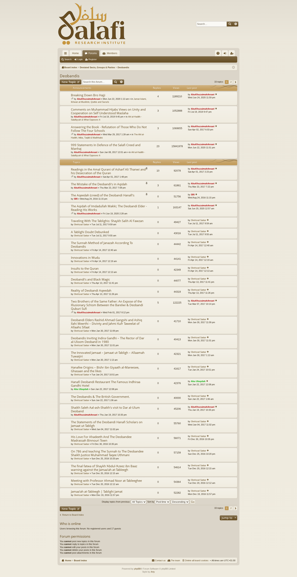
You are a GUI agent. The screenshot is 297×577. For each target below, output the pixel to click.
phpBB (137, 569)
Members (112, 53)
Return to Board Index (73, 515)
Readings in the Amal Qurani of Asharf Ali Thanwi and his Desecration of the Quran (108, 171)
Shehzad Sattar (81, 224)
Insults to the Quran (85, 268)
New (69, 82)
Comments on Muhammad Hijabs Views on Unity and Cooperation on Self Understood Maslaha (108, 111)
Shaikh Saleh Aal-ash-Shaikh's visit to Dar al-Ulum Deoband (105, 409)
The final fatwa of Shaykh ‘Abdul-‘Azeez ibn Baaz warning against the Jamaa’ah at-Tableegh (104, 468)
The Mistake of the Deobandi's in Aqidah (99, 184)
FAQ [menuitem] (219, 54)
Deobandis (69, 76)
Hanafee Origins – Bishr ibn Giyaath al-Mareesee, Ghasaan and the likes (105, 369)
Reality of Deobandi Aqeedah (91, 290)
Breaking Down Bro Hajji (88, 95)
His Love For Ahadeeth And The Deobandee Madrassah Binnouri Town (101, 438)
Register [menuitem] (232, 54)
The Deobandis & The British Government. (100, 397)
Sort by (151, 502)
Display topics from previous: (116, 502)
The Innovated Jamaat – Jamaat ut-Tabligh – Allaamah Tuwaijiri (107, 354)
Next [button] (235, 82)
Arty (153, 572)
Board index (80, 560)
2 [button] (231, 82)
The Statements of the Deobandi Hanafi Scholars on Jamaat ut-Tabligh (106, 424)
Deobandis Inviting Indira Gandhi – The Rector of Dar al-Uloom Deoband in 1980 (107, 340)
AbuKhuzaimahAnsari (88, 99)
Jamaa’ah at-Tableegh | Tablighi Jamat (96, 491)
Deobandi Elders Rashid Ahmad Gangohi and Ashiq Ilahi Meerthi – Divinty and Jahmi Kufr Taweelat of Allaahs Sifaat (106, 323)
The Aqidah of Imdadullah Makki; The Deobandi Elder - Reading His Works (109, 208)
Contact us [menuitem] (160, 560)
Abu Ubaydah (81, 389)
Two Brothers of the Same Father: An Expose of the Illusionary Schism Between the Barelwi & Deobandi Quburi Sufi (107, 305)
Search (230, 24)
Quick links (66, 54)
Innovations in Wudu (85, 258)
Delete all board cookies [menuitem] (197, 560)
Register (92, 59)
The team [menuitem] (175, 560)
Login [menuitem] (225, 54)
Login (80, 59)
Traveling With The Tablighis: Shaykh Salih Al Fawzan (107, 221)
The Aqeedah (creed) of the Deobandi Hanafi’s (102, 195)
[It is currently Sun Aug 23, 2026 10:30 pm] (233, 67)
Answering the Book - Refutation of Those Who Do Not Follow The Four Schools (109, 129)
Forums (92, 53)
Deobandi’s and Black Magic (90, 279)
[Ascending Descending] (180, 502)
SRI (76, 199)
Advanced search (235, 24)
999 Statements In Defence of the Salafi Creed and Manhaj (105, 147)
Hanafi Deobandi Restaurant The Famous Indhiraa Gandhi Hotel (105, 383)
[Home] (92, 24)
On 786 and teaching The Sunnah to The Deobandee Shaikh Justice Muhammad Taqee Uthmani (107, 453)
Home (75, 53)
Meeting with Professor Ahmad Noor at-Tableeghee (106, 481)
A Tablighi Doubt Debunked (90, 232)
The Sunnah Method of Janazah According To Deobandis (102, 244)
